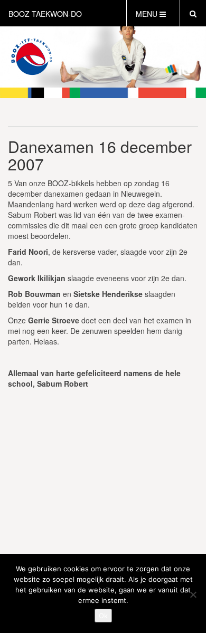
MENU (148, 13)
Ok (103, 615)
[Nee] (193, 594)
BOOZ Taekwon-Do (45, 13)
